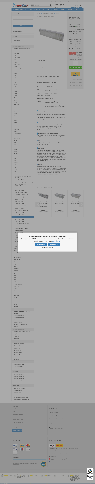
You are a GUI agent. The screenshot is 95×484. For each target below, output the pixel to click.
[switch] (90, 478)
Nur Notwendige (41, 244)
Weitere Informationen (47, 247)
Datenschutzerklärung (56, 241)
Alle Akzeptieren (54, 244)
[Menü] (93, 469)
